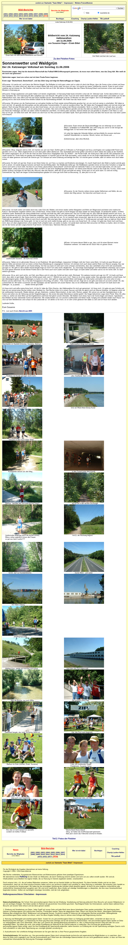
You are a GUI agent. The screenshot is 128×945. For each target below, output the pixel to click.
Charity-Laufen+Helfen (89, 19)
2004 (20, 14)
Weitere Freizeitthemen (84, 3)
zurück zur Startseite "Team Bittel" (49, 3)
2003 (16, 14)
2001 (6, 14)
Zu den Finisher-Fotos (64, 59)
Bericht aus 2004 (25, 311)
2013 (20, 16)
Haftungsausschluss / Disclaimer (18, 894)
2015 (30, 16)
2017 (40, 16)
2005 (26, 14)
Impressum (68, 3)
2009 (46, 14)
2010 (6, 16)
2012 (16, 16)
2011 (10, 16)
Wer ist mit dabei (25, 19)
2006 (30, 14)
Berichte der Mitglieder (15, 854)
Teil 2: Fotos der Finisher (64, 839)
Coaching (75, 19)
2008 (40, 14)
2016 (36, 16)
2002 (11, 14)
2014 (26, 16)
